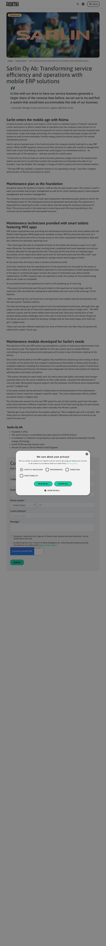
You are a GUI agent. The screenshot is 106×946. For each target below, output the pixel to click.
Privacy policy (72, 463)
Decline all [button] (43, 484)
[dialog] (53, 473)
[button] (53, 490)
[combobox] (87, 454)
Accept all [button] (63, 484)
